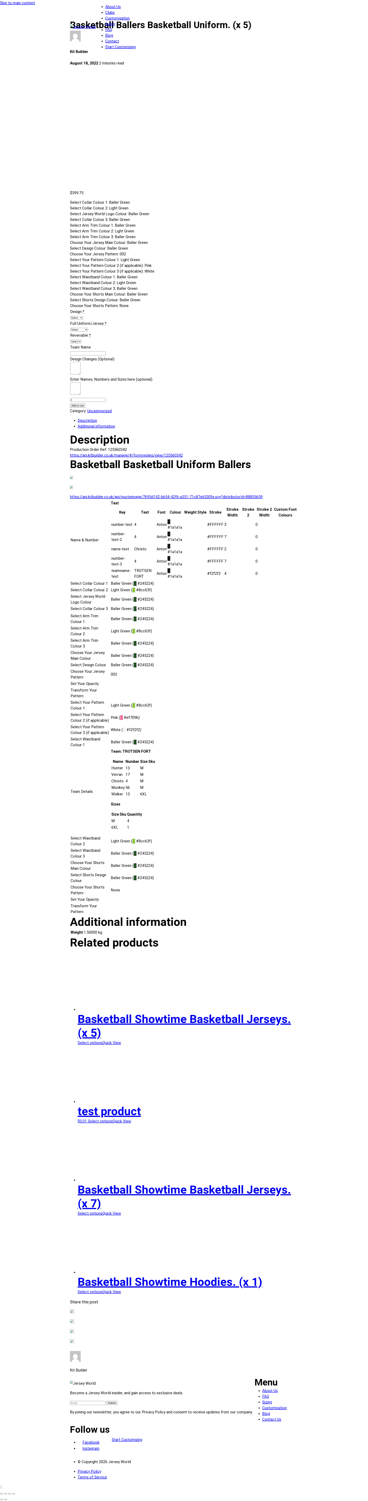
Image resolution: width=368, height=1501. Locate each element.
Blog (109, 35)
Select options (90, 1042)
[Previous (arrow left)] (1, 1499)
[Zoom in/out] (13, 1493)
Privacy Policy (89, 1471)
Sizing (110, 24)
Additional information (96, 426)
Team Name (80, 347)
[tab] (188, 420)
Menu (266, 1382)
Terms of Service (92, 1477)
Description (87, 420)
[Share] (5, 1493)
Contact (112, 41)
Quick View (112, 1042)
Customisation (117, 18)
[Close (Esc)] (1, 1493)
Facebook (90, 1442)
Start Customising (120, 47)
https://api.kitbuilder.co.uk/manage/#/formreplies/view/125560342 (126, 455)
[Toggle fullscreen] (9, 1493)
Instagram (90, 1448)
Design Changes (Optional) (92, 359)
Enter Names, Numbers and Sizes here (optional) (111, 379)
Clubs (110, 12)
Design (75, 311)
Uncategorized (99, 411)
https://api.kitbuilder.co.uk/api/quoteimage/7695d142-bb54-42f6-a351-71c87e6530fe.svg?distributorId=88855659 (166, 496)
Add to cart (77, 405)
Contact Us (271, 1419)
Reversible (79, 335)
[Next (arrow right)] (5, 1499)
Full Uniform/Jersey (87, 323)
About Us (113, 6)
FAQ (108, 29)
